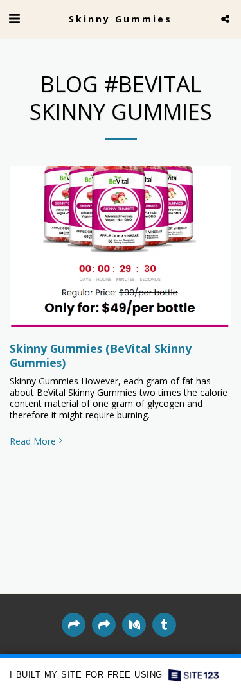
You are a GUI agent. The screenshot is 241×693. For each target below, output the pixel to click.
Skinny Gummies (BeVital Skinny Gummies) (101, 355)
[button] (14, 18)
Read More (33, 441)
